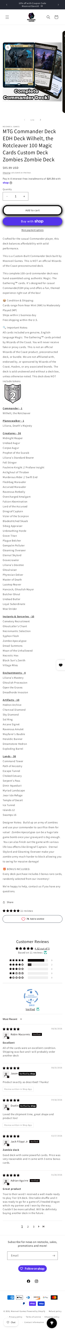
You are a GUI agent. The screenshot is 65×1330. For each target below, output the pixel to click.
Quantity (7, 189)
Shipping (6, 172)
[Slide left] (25, 120)
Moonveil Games (18, 1311)
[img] (11, 1029)
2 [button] (28, 1226)
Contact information (34, 1322)
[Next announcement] (58, 5)
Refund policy (55, 1311)
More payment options (32, 230)
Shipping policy (51, 1317)
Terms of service (33, 1317)
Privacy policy (15, 1317)
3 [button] (33, 1226)
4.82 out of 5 (42, 948)
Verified (30, 1009)
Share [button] (10, 902)
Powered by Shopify (36, 1311)
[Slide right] (40, 120)
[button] (7, 17)
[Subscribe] (54, 1255)
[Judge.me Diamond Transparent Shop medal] (31, 996)
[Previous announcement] (7, 5)
